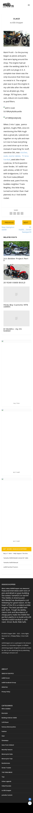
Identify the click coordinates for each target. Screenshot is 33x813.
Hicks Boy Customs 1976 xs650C (15, 306)
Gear (3, 736)
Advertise (5, 687)
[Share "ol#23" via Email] (22, 213)
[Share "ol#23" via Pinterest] (18, 213)
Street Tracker (6, 768)
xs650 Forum (6, 678)
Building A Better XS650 (9, 718)
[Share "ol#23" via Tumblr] (14, 213)
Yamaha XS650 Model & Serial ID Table (15, 558)
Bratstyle (5, 713)
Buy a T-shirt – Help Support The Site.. (15, 553)
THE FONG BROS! (7, 772)
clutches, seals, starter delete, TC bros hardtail (16, 156)
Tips (3, 777)
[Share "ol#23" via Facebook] (11, 213)
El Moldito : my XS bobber (12, 330)
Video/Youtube (6, 786)
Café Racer (5, 722)
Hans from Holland (8, 745)
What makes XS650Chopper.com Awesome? (15, 588)
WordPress (16, 807)
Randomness (6, 763)
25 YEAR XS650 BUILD (14, 283)
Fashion (4, 731)
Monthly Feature (7, 749)
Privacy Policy (15, 636)
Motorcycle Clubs (7, 754)
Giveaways (5, 740)
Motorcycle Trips (7, 759)
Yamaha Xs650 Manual (10, 562)
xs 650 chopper (16, 22)
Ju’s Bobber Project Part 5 (15, 259)
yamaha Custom (7, 795)
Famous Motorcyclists (9, 727)
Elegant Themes (16, 805)
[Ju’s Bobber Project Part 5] (16, 248)
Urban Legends (6, 781)
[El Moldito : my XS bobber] (16, 318)
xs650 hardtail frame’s (10, 567)
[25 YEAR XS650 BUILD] (16, 272)
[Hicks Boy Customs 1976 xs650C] (16, 294)
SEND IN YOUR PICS (8, 673)
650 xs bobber (6, 709)
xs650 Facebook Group (9, 682)
